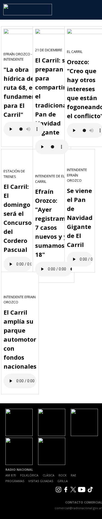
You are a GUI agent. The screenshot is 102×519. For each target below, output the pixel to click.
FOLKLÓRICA (29, 475)
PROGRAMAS (14, 481)
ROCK (62, 475)
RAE (73, 475)
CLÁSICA (48, 475)
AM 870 (10, 475)
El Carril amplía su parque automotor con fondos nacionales (20, 339)
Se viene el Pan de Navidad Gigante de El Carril (79, 217)
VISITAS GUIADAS (40, 481)
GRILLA (62, 481)
